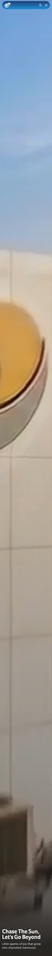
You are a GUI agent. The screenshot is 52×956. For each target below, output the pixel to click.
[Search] (40, 5)
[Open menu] (46, 5)
